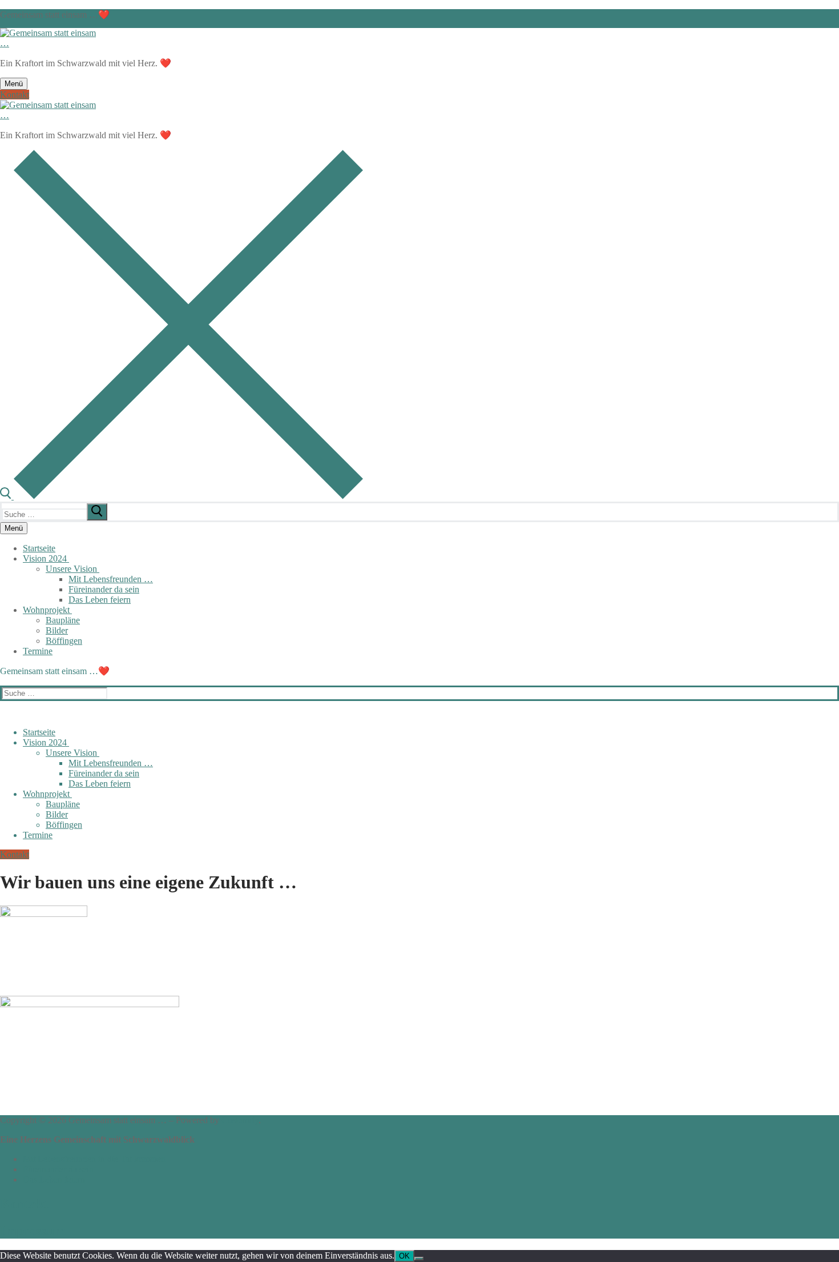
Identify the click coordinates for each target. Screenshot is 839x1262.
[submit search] (97, 511)
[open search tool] (181, 496)
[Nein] (418, 1258)
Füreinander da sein (58, 1169)
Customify (240, 1120)
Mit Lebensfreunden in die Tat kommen (94, 1159)
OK (404, 1256)
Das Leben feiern (54, 1179)
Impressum (33, 1230)
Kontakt (14, 94)
